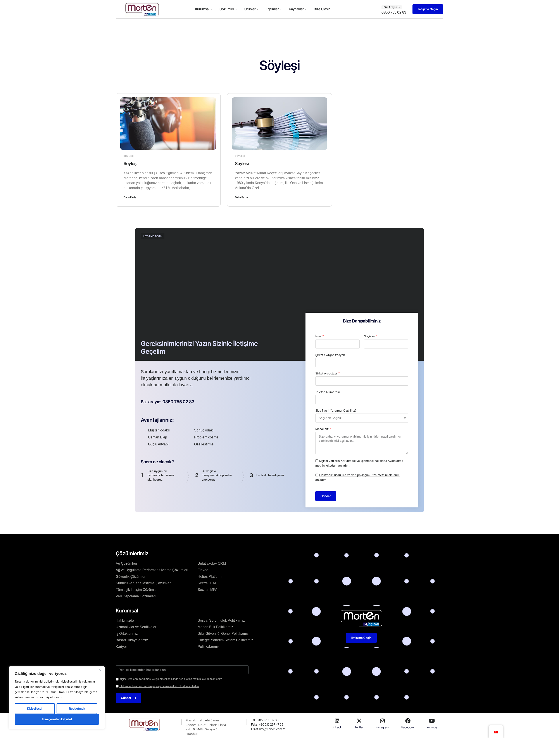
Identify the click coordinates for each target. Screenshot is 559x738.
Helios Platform (209, 576)
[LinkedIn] (337, 720)
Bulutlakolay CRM (212, 563)
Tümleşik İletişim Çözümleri (137, 589)
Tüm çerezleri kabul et (57, 719)
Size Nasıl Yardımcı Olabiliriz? (336, 410)
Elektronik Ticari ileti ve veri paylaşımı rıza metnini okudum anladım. (159, 686)
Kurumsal (202, 9)
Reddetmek (77, 708)
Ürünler (249, 9)
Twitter (359, 727)
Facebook (407, 727)
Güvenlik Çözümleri (131, 576)
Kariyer (121, 646)
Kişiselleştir (35, 708)
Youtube (431, 727)
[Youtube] (432, 720)
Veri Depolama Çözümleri (136, 596)
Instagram (382, 727)
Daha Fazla (130, 197)
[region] (57, 697)
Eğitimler (272, 9)
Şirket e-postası (326, 373)
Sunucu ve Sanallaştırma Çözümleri (143, 583)
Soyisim (370, 336)
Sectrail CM (207, 583)
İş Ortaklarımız (127, 633)
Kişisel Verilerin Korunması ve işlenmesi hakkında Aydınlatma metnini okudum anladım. (171, 679)
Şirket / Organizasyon (330, 355)
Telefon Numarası (327, 392)
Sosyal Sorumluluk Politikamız (221, 620)
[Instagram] (382, 720)
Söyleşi (129, 156)
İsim (318, 336)
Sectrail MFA (207, 589)
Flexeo (203, 570)
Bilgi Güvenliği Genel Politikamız (223, 633)
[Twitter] (359, 720)
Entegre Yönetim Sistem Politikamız (225, 640)
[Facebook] (408, 720)
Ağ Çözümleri (126, 563)
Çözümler (226, 9)
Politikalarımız (208, 646)
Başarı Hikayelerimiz (132, 640)
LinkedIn (337, 727)
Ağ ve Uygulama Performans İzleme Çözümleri (152, 570)
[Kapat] (100, 670)
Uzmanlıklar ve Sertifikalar (136, 627)
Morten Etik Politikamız (215, 627)
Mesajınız (322, 429)
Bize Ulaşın (322, 9)
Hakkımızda (125, 620)
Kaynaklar (296, 9)
